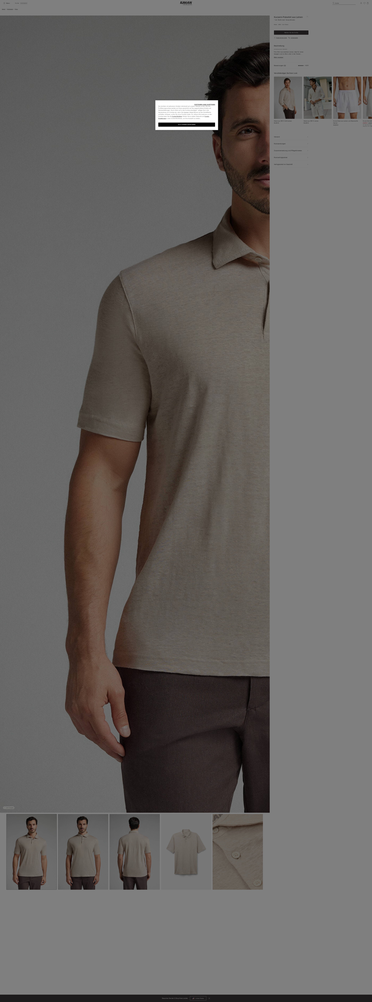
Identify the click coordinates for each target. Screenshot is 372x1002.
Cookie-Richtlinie (177, 116)
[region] (186, 115)
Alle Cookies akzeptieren (186, 124)
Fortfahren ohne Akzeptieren (204, 104)
